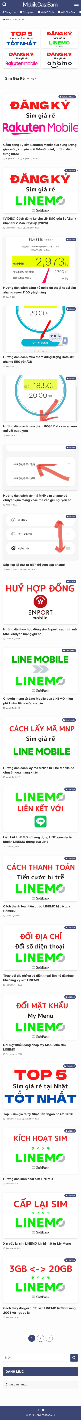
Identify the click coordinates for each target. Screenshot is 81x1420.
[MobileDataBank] (40, 4)
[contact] (42, 1410)
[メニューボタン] (76, 4)
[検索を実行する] (74, 1358)
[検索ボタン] (4, 4)
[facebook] (38, 1410)
